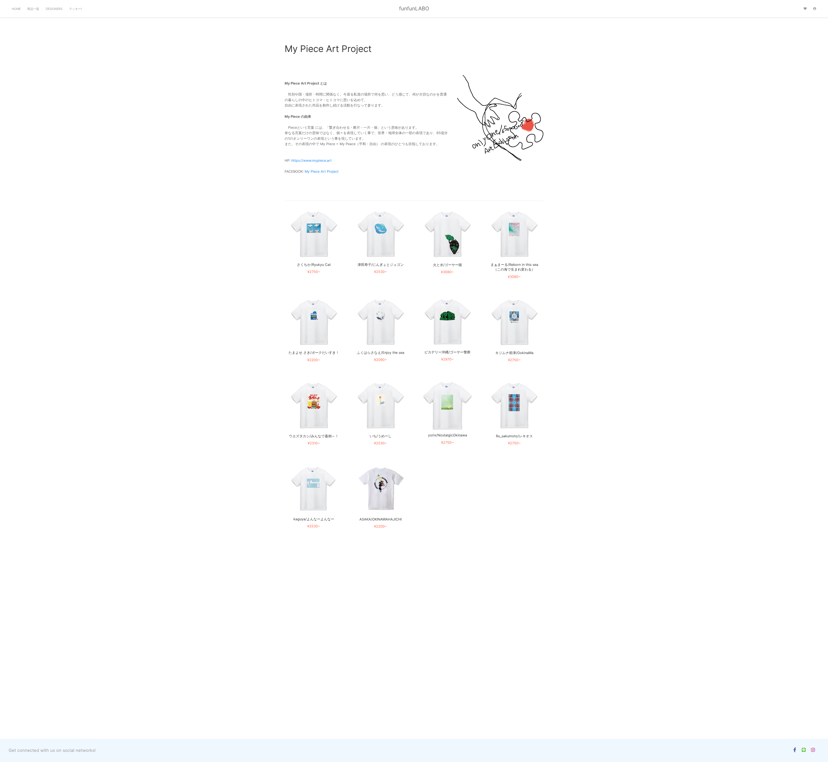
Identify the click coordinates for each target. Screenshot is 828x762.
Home (16, 9)
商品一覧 (33, 9)
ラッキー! (75, 9)
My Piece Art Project (322, 171)
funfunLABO (414, 8)
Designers (54, 9)
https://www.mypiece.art (311, 160)
